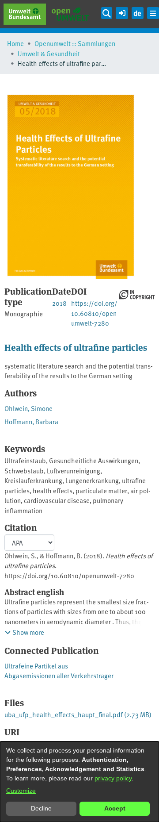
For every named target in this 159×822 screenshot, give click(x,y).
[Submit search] (107, 13)
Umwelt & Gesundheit (49, 53)
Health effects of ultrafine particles (75, 347)
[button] (122, 11)
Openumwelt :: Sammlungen (74, 43)
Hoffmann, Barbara (31, 421)
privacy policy (113, 778)
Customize (21, 790)
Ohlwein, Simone (28, 408)
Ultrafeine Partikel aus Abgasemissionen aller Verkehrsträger (59, 670)
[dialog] (79, 781)
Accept (114, 808)
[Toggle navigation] (153, 13)
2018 (59, 302)
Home (15, 43)
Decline (41, 808)
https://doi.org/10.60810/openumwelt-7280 (94, 312)
